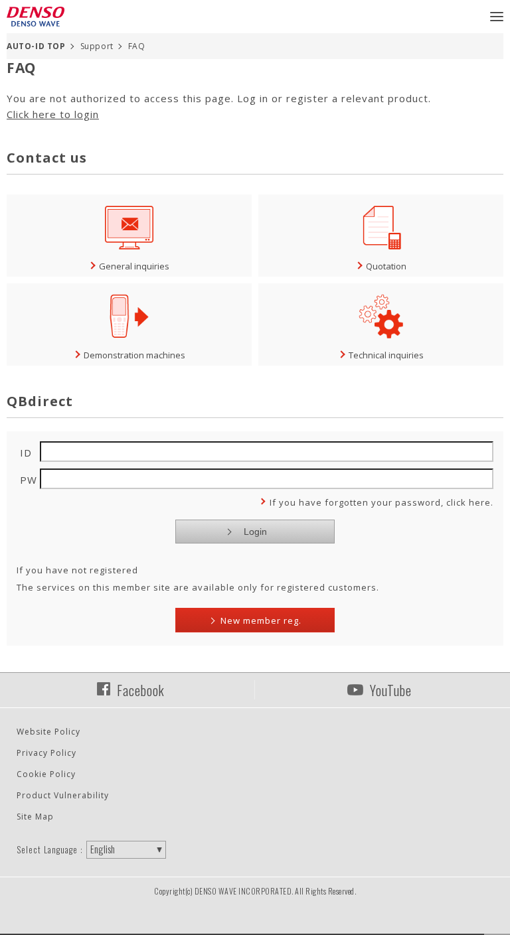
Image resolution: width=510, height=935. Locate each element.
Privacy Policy (46, 752)
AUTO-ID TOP (36, 46)
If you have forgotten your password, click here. (381, 502)
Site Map (35, 816)
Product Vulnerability (63, 795)
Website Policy (48, 731)
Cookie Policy (46, 774)
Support (97, 46)
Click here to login (53, 114)
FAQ (136, 46)
